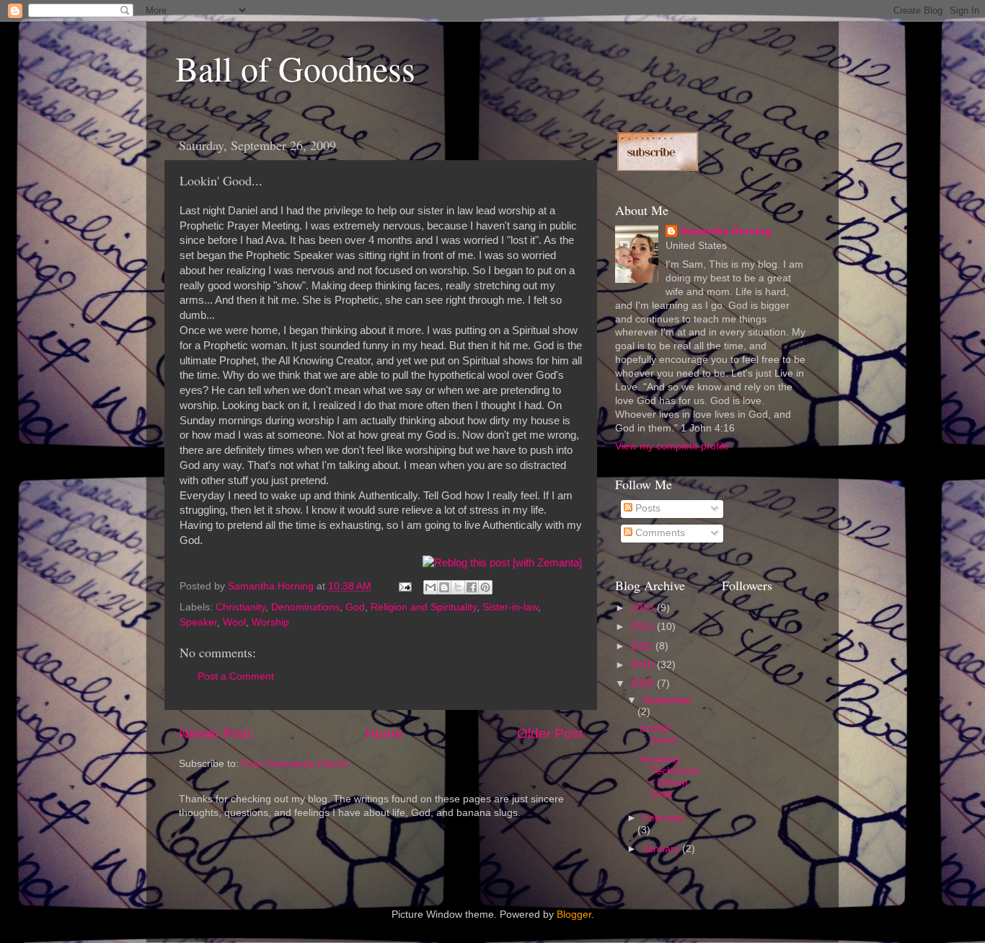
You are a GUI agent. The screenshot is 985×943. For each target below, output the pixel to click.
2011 (643, 646)
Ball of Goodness (295, 68)
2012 (644, 626)
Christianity (240, 607)
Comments (658, 532)
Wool (234, 622)
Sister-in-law (510, 607)
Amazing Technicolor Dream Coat (669, 777)
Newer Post (215, 733)
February (663, 817)
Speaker (198, 622)
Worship (270, 622)
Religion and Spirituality (424, 607)
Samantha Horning (726, 231)
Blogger (574, 914)
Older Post (550, 733)
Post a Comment (236, 676)
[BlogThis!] (444, 587)
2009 (644, 683)
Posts (646, 508)
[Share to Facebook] (471, 587)
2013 (644, 607)
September (667, 700)
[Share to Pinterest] (485, 587)
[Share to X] (458, 587)
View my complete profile (672, 446)
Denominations (305, 607)
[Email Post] (404, 586)
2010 (644, 664)
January (662, 848)
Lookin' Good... (662, 734)
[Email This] (430, 587)
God (355, 607)
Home (384, 733)
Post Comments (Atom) (295, 763)
